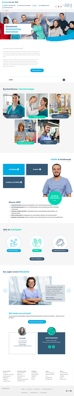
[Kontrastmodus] (58, 6)
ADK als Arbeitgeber (36, 259)
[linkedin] (49, 346)
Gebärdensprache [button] (33, 392)
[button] (55, 198)
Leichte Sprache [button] (43, 392)
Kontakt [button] (22, 389)
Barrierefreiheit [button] (24, 392)
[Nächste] (68, 290)
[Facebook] (66, 391)
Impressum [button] (29, 389)
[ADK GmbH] (67, 6)
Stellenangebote (36, 70)
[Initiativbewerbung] (53, 346)
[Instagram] (68, 391)
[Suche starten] (56, 6)
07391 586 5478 (22, 344)
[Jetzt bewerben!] (51, 331)
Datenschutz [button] (37, 389)
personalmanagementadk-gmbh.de (22, 346)
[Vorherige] (5, 290)
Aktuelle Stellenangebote (36, 322)
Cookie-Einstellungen (47, 389)
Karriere (7, 10)
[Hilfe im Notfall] (61, 6)
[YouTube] (71, 391)
